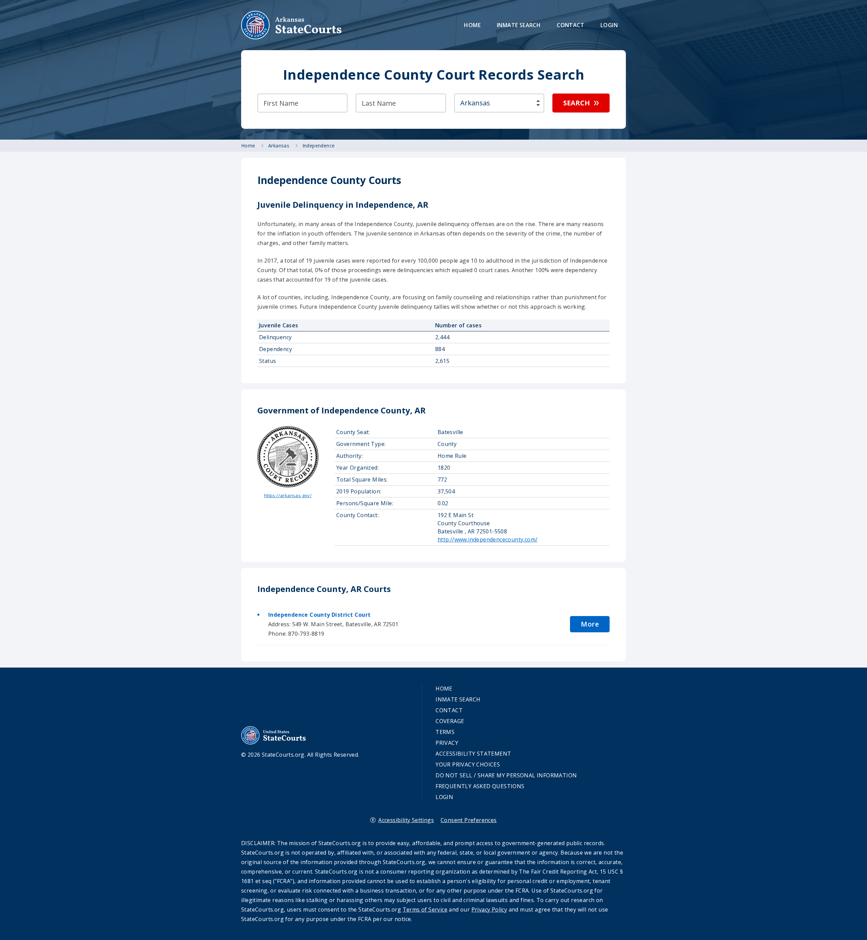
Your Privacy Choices (468, 764)
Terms (445, 732)
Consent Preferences (469, 820)
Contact (570, 25)
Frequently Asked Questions (480, 786)
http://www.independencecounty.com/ (488, 539)
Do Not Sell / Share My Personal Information (506, 775)
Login (609, 25)
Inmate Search (519, 25)
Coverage (450, 721)
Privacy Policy (489, 909)
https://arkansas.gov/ (288, 495)
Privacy (447, 743)
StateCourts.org (291, 25)
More (590, 624)
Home (472, 25)
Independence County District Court (319, 614)
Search (576, 102)
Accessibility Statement (473, 753)
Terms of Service (425, 909)
